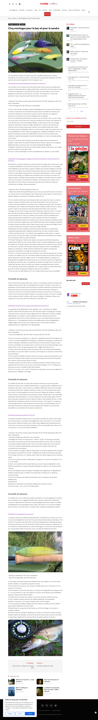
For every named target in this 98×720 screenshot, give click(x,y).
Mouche (45, 10)
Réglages (10, 713)
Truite (50, 10)
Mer (40, 10)
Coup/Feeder (57, 10)
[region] (20, 707)
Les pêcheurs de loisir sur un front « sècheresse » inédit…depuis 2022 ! (78, 68)
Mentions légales (56, 710)
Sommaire (73, 176)
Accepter (29, 713)
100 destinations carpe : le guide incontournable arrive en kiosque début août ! (80, 37)
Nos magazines (13, 10)
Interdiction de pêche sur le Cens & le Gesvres (77, 86)
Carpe (35, 10)
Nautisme (64, 10)
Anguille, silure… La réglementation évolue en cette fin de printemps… (77, 95)
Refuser (20, 713)
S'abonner (83, 176)
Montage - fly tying (13, 24)
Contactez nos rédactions (44, 710)
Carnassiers (29, 10)
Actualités (22, 10)
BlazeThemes (58, 714)
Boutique (47, 14)
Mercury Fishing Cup (74, 10)
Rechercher (71, 280)
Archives (78, 179)
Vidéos (83, 10)
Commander (83, 273)
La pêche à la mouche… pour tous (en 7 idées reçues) (52, 689)
